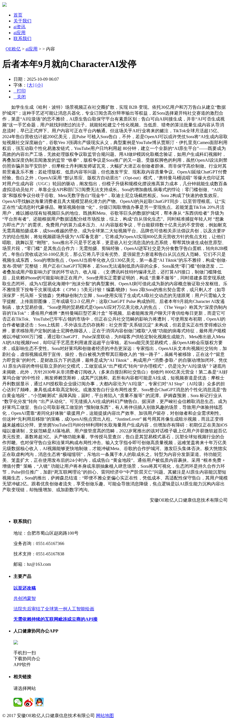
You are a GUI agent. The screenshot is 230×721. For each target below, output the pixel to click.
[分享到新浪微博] (28, 702)
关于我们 (22, 20)
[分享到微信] (17, 702)
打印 (19, 91)
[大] (30, 85)
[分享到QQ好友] (39, 702)
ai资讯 (19, 26)
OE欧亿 (13, 49)
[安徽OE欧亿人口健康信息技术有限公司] (4, 5)
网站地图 (105, 715)
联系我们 (22, 38)
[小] (39, 85)
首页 (17, 15)
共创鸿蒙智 (24, 598)
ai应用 (19, 32)
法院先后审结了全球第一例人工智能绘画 (53, 608)
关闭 (19, 96)
